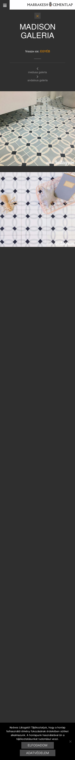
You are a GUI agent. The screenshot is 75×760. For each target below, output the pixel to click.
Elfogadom (37, 745)
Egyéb (45, 51)
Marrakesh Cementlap (48, 5)
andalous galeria (38, 79)
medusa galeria (37, 71)
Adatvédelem (37, 753)
